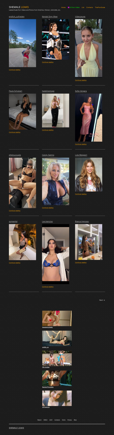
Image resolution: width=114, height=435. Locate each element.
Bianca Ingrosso (82, 221)
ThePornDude (100, 7)
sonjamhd (13, 221)
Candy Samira (48, 155)
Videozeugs (80, 16)
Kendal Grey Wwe (49, 16)
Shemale (19, 7)
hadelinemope (48, 91)
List (83, 7)
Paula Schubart (15, 91)
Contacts (89, 7)
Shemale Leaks (16, 428)
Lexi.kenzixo (47, 221)
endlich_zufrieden (16, 16)
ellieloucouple (15, 155)
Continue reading (14, 70)
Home (63, 7)
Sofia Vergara (81, 91)
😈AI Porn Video (74, 7)
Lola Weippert (81, 155)
